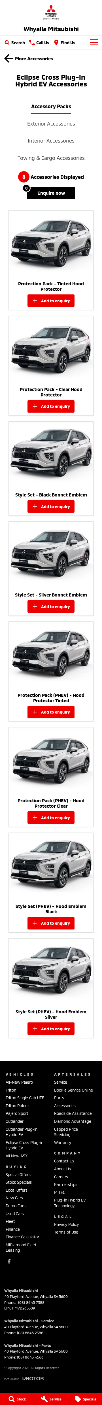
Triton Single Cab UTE (25, 1097)
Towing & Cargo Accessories (51, 158)
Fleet (10, 1221)
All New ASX (16, 1155)
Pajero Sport (17, 1113)
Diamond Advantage (72, 1121)
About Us (62, 1168)
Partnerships (65, 1184)
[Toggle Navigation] (94, 42)
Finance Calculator (22, 1236)
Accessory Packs (51, 106)
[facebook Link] (9, 1261)
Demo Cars (16, 1205)
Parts (59, 1097)
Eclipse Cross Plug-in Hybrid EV (24, 1145)
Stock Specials (19, 1182)
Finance (13, 1229)
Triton (11, 1090)
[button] (51, 244)
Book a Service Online (73, 1090)
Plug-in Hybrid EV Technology (70, 1203)
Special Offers (18, 1174)
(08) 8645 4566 (30, 1357)
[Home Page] (51, 12)
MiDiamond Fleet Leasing (21, 1247)
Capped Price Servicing (66, 1132)
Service (60, 1082)
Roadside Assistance (73, 1113)
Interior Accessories (51, 140)
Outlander (15, 1121)
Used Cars (15, 1213)
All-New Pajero (19, 1082)
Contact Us (64, 1160)
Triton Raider (17, 1105)
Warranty (62, 1142)
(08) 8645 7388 (30, 1302)
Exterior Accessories (51, 123)
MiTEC (59, 1192)
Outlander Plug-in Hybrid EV (21, 1132)
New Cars (14, 1197)
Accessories (65, 1105)
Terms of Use (66, 1232)
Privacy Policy (66, 1224)
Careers (61, 1176)
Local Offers (16, 1190)
